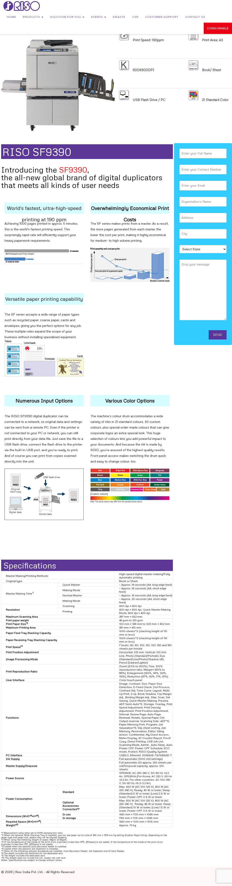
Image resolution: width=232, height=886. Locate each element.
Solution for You (66, 17)
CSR (135, 17)
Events (97, 17)
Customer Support (161, 17)
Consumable (218, 28)
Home (11, 17)
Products (32, 17)
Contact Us (195, 17)
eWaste (119, 17)
